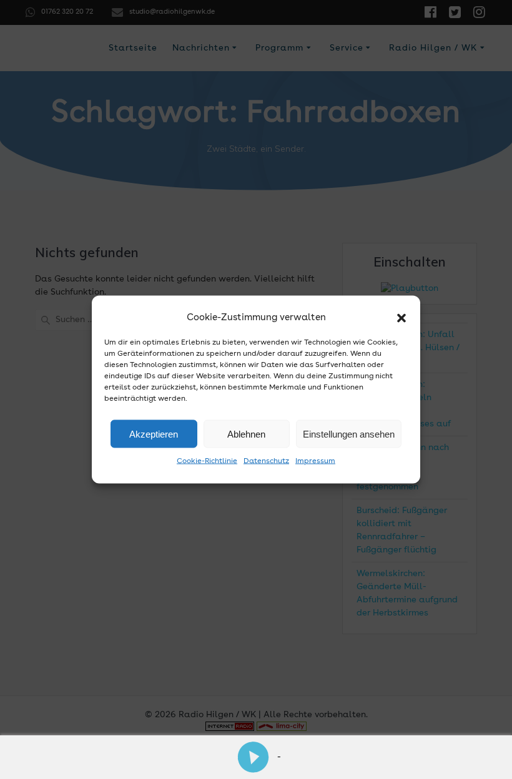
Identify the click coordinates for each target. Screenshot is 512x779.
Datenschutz (266, 461)
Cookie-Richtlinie (207, 461)
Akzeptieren (153, 433)
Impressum (315, 461)
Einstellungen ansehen (349, 433)
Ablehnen (246, 433)
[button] (401, 317)
